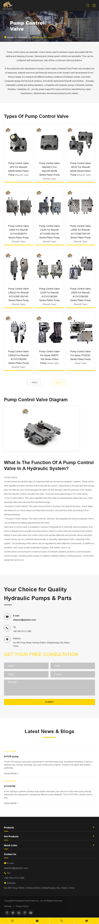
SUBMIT (49, 702)
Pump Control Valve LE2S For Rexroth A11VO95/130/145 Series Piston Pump (49, 234)
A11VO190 (9, 786)
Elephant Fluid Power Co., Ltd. (29, 901)
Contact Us (10, 854)
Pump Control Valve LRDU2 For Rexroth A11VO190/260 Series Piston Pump (18, 359)
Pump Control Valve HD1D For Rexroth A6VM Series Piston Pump (80, 169)
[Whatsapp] (12, 921)
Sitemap (8, 906)
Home (10, 37)
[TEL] (62, 921)
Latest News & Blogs (49, 731)
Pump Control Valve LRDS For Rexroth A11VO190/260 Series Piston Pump (80, 296)
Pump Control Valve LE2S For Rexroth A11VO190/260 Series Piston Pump (49, 296)
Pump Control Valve (43, 37)
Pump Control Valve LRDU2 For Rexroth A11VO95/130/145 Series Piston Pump (18, 296)
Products (23, 37)
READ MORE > (11, 773)
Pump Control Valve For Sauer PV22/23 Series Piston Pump (80, 357)
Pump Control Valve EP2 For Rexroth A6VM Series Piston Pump (18, 169)
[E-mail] (37, 921)
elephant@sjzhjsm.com (24, 620)
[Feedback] (86, 921)
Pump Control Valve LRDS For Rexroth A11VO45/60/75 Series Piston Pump (18, 234)
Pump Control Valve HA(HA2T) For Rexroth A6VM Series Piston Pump (49, 171)
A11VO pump (11, 756)
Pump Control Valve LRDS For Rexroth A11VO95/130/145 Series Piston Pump (80, 234)
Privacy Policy (22, 906)
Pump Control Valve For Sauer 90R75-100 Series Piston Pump (49, 357)
